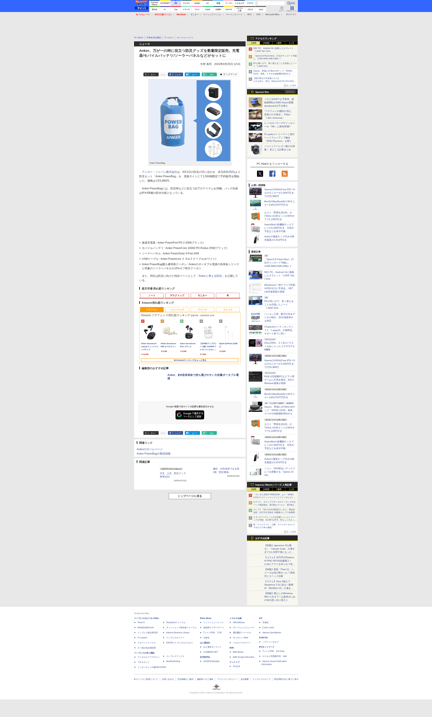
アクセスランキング (266, 38)
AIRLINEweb (239, 622)
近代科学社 (205, 657)
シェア (178, 75)
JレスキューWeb (240, 637)
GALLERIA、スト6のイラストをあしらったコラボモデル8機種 (279, 346)
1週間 (278, 43)
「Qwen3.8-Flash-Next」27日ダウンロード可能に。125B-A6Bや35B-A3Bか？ (279, 262)
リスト (163, 75)
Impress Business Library (177, 632)
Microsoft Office (272, 14)
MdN (232, 648)
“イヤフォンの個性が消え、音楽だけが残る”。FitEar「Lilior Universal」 (278, 114)
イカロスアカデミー (242, 643)
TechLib (236, 666)
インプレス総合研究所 (148, 632)
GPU (249, 14)
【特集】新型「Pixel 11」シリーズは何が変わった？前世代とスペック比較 (279, 572)
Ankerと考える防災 (210, 275)
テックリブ (235, 662)
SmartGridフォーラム (176, 622)
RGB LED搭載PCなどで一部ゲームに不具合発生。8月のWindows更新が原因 (279, 379)
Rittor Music (206, 618)
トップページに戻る (190, 496)
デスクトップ (177, 295)
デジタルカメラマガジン (149, 657)
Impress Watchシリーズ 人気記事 (273, 484)
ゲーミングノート (234, 14)
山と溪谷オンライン (212, 647)
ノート (151, 295)
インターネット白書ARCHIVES (152, 667)
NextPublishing (173, 661)
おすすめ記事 (262, 538)
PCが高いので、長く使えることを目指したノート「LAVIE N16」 (278, 304)
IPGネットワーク (267, 647)
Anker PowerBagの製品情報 (154, 453)
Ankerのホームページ (150, 449)
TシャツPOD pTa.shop (273, 651)
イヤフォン (152, 309)
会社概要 (245, 679)
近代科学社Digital (211, 661)
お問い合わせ (168, 679)
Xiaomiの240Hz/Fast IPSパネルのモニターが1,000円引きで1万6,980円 (279, 192)
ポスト (153, 75)
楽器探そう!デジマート (213, 627)
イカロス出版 (236, 618)
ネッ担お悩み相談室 (147, 648)
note (211, 75)
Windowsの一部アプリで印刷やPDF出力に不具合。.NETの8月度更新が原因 (279, 288)
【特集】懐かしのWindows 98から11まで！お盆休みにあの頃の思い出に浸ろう (279, 596)
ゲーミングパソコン (212, 14)
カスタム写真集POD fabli (274, 656)
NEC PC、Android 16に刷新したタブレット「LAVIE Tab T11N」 (279, 275)
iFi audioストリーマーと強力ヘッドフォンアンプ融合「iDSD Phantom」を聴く (279, 137)
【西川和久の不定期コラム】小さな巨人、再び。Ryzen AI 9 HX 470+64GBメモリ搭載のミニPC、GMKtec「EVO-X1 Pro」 (275, 81)
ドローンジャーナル (147, 643)
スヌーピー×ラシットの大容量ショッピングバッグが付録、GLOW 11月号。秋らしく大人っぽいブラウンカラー (274, 520)
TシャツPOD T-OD (212, 632)
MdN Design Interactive (243, 657)
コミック (228, 309)
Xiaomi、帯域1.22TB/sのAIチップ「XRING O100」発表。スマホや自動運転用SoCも (279, 410)
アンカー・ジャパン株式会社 (159, 171)
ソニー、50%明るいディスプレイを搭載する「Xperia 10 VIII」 (279, 471)
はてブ (194, 75)
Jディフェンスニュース (243, 627)
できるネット (144, 662)
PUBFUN (263, 637)
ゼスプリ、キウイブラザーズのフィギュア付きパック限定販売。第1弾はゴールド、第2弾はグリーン (274, 505)
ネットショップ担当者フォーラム (181, 627)
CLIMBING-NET (210, 652)
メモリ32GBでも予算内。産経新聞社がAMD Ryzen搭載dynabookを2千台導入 (279, 102)
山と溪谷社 (205, 643)
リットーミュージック (213, 622)
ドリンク (202, 309)
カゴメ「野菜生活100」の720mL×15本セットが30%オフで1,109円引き (279, 216)
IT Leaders (142, 637)
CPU (258, 14)
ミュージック (177, 309)
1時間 (253, 43)
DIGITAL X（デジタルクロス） (180, 643)
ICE (260, 618)
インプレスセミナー (175, 637)
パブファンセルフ (270, 642)
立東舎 (206, 637)
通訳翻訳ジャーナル (242, 632)
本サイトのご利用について (146, 679)
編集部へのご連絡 (205, 679)
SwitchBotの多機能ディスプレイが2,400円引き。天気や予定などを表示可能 (279, 228)
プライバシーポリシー (227, 679)
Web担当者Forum (146, 627)
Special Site (262, 92)
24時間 (266, 43)
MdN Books (238, 652)
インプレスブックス (175, 656)
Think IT (141, 622)
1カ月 (291, 43)
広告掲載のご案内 (185, 679)
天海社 (265, 622)
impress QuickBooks (271, 632)
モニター (195, 14)
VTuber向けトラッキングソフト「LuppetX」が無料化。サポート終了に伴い (279, 330)
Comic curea (268, 627)
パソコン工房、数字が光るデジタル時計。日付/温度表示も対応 (279, 317)
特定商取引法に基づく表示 (286, 679)
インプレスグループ (261, 679)
